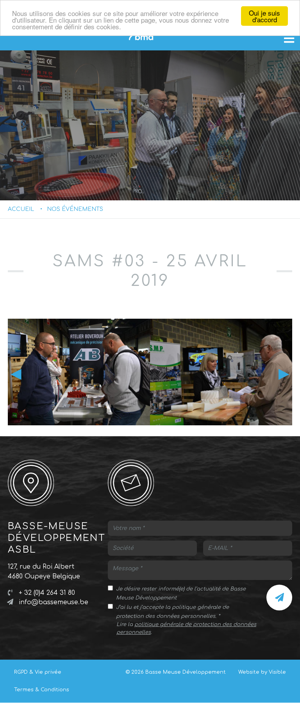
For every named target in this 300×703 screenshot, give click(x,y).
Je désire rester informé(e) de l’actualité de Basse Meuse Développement (181, 593)
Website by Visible (262, 672)
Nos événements (75, 209)
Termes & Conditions (41, 689)
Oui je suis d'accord (264, 16)
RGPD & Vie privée (37, 672)
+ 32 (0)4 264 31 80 (47, 592)
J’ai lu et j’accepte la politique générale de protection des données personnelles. (172, 612)
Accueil (21, 209)
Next (284, 373)
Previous (16, 373)
